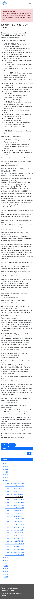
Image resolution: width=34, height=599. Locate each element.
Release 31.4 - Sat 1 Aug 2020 (14, 513)
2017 (6, 563)
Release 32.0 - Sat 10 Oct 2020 (14, 497)
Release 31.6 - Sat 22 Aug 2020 (14, 508)
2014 (6, 571)
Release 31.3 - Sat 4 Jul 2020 (13, 516)
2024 (6, 469)
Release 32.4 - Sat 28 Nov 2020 (14, 486)
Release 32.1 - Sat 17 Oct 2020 (14, 494)
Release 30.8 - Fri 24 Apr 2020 (14, 530)
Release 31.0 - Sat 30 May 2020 (14, 524)
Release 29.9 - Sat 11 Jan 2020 (14, 555)
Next (11, 445)
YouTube (12, 590)
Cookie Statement (12, 588)
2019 (6, 557)
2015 (6, 568)
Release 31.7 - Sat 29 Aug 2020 (14, 505)
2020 (6, 480)
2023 (6, 472)
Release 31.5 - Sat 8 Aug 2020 (14, 511)
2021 (6, 477)
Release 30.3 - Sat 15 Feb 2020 (14, 544)
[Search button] (29, 453)
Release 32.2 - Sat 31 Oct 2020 (14, 491)
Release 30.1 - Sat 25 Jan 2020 (14, 549)
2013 (6, 574)
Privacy (3, 588)
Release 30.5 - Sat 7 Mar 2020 (14, 538)
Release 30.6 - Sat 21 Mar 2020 (14, 535)
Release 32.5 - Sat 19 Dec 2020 (14, 483)
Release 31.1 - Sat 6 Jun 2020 (14, 522)
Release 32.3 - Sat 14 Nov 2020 (14, 488)
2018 (6, 560)
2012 (6, 577)
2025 (6, 466)
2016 (6, 566)
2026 (6, 464)
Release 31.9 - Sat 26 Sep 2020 (14, 499)
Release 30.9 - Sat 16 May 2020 (14, 527)
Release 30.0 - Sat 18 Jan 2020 (14, 552)
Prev (5, 445)
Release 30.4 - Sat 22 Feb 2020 (14, 541)
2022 (6, 475)
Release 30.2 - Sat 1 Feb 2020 (14, 546)
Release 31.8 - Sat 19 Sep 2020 (14, 502)
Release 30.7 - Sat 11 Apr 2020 (14, 533)
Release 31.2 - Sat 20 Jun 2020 (14, 519)
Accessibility (5, 590)
